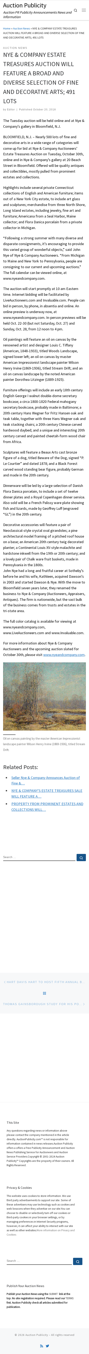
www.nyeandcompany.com (64, 654)
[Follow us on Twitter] (47, 1346)
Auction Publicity (36, 1335)
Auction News (21, 28)
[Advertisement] (44, 913)
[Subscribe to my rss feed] (41, 1346)
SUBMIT (53, 1294)
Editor (11, 109)
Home (7, 28)
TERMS (69, 1298)
